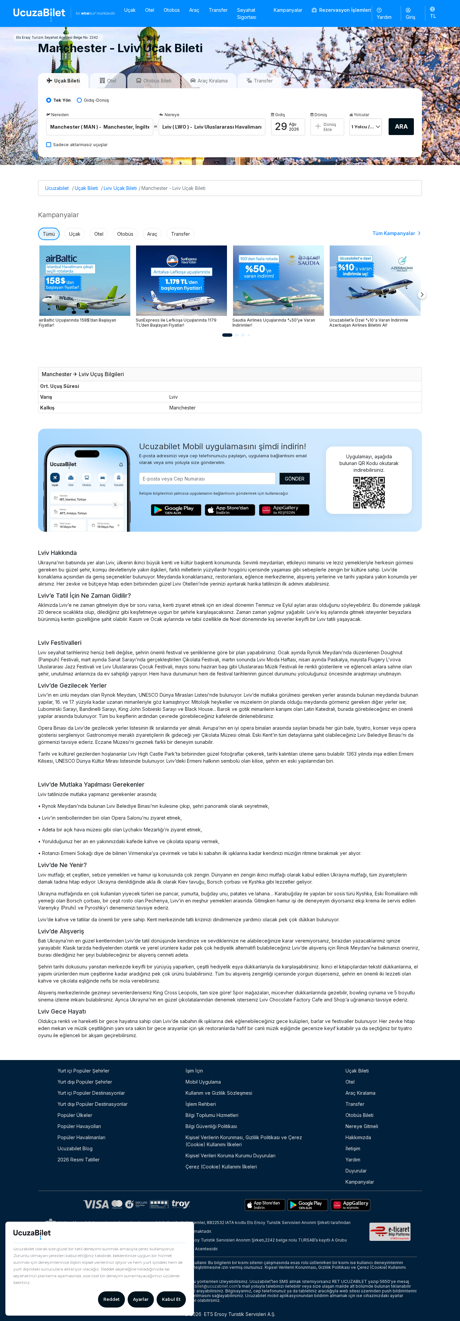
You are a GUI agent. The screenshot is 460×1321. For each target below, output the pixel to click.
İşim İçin (194, 1071)
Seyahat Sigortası (246, 13)
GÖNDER (294, 479)
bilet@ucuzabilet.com (216, 1286)
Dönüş (321, 114)
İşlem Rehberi (201, 1104)
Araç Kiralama (360, 1093)
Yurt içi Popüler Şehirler (83, 1071)
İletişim (353, 1148)
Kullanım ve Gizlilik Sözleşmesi (219, 1093)
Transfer (218, 10)
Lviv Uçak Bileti (120, 188)
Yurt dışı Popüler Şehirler (85, 1082)
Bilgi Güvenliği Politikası (211, 1126)
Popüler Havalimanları (81, 1137)
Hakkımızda (358, 1137)
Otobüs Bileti (359, 1115)
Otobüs (172, 10)
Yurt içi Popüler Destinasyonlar (91, 1093)
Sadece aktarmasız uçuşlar (80, 144)
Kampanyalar (288, 10)
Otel (149, 10)
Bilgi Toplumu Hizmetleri (212, 1115)
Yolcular (361, 114)
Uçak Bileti (86, 188)
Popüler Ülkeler (75, 1115)
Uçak (130, 10)
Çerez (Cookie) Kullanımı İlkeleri (221, 1166)
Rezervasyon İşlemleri (344, 10)
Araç (194, 10)
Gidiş (280, 114)
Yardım (384, 17)
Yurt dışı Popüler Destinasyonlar (93, 1104)
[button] (436, 13)
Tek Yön (62, 100)
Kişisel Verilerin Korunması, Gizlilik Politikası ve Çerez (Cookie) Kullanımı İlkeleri (244, 1140)
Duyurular (356, 1171)
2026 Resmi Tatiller (79, 1159)
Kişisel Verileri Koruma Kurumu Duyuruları (230, 1155)
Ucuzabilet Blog (75, 1148)
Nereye (172, 114)
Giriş (410, 17)
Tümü (49, 234)
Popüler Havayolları (79, 1126)
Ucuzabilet (57, 188)
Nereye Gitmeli (362, 1126)
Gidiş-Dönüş (96, 100)
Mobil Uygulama (203, 1082)
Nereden (60, 114)
